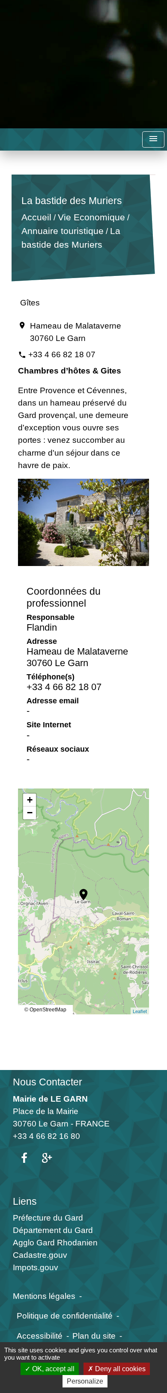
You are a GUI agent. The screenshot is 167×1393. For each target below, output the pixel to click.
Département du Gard (53, 1230)
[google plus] (47, 1158)
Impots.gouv (35, 1267)
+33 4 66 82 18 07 (61, 354)
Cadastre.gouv (40, 1255)
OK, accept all (52, 1368)
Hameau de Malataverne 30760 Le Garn (75, 332)
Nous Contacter (47, 1082)
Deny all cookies (119, 1368)
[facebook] (24, 1158)
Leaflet (140, 1011)
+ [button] (30, 799)
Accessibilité (40, 1335)
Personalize (85, 1381)
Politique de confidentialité (65, 1315)
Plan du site (94, 1335)
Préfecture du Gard (48, 1217)
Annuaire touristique (62, 231)
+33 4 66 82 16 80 (46, 1136)
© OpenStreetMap (45, 1010)
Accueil (36, 217)
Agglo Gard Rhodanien (55, 1242)
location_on (79, 890)
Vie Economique (91, 217)
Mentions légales (44, 1296)
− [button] (30, 812)
